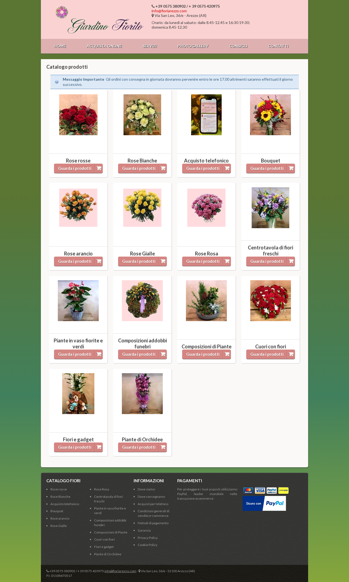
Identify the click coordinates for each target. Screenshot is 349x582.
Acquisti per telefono (153, 504)
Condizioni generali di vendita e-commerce (153, 513)
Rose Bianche (60, 496)
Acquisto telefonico (64, 504)
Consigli (238, 46)
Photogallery (192, 46)
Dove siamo (146, 489)
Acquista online (104, 46)
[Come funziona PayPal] (264, 498)
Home (60, 46)
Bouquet (56, 511)
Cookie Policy (147, 545)
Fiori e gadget (104, 547)
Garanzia (144, 530)
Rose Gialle (58, 526)
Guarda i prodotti (74, 168)
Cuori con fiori (104, 539)
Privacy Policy (148, 538)
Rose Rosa (101, 489)
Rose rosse (58, 489)
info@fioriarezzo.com (169, 10)
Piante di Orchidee (107, 554)
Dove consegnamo (151, 496)
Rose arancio (59, 518)
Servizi (150, 46)
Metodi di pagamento (153, 523)
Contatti (278, 46)
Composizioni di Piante (110, 532)
